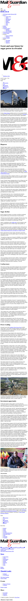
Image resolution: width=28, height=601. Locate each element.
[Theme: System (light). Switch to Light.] (2, 10)
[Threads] (4, 12)
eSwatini (25, 114)
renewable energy (6, 534)
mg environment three (7, 533)
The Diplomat (6, 575)
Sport (4, 565)
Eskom (5, 172)
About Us (5, 595)
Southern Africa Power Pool (15, 327)
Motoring (5, 562)
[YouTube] (8, 12)
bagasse (4, 528)
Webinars (5, 585)
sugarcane (5, 536)
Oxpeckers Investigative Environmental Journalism (13, 510)
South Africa (5, 556)
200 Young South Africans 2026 (7, 551)
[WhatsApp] (7, 12)
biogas (4, 529)
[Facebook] (1, 12)
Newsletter (5, 592)
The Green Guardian (5, 577)
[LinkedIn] (3, 12)
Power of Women (6, 584)
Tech (4, 563)
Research (5, 594)
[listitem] (3, 547)
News (2, 554)
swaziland (5, 537)
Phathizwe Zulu (6, 76)
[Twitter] (6, 12)
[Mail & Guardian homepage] (14, 4)
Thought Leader (6, 571)
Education (5, 560)
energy (4, 530)
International (5, 559)
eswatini (5, 531)
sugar (4, 535)
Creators (4, 550)
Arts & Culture (4, 578)
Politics (2, 567)
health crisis (14, 222)
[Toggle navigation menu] (1, 9)
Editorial (5, 573)
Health (4, 561)
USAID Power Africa (5, 173)
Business (2, 568)
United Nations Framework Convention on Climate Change (13, 230)
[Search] (4, 10)
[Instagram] (2, 12)
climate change (7, 113)
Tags (1, 550)
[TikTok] (5, 12)
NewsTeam (17, 597)
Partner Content (4, 587)
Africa (4, 558)
